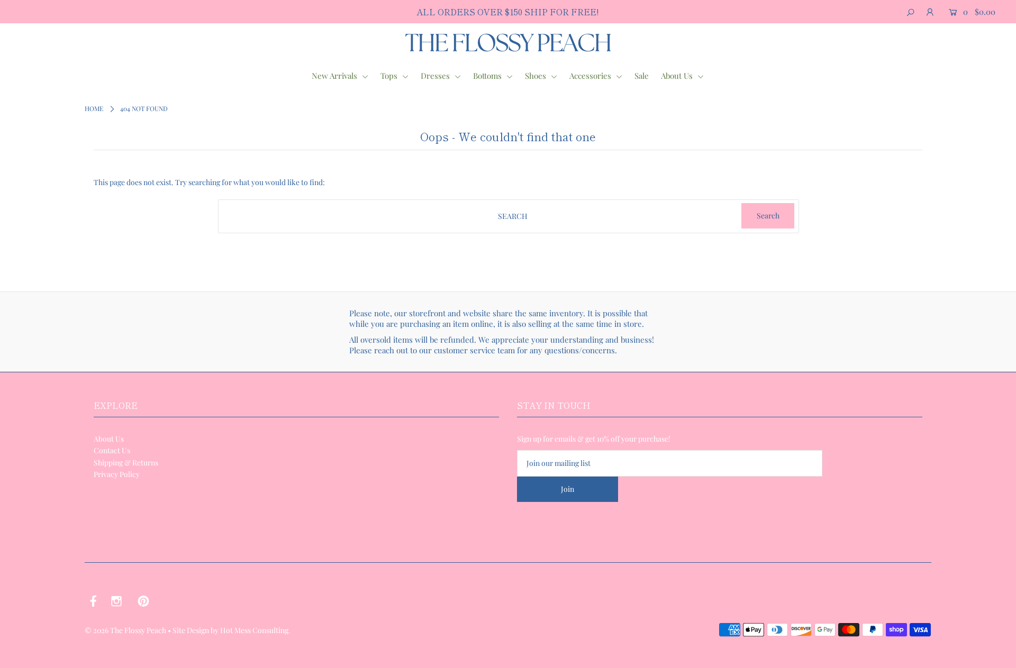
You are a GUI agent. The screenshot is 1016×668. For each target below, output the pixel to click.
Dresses (436, 75)
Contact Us (112, 450)
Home (94, 108)
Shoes (536, 75)
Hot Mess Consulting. (255, 630)
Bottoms (488, 75)
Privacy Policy (117, 474)
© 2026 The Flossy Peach (125, 630)
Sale (641, 75)
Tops (390, 75)
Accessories (591, 75)
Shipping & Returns (126, 462)
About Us (678, 75)
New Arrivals (335, 75)
